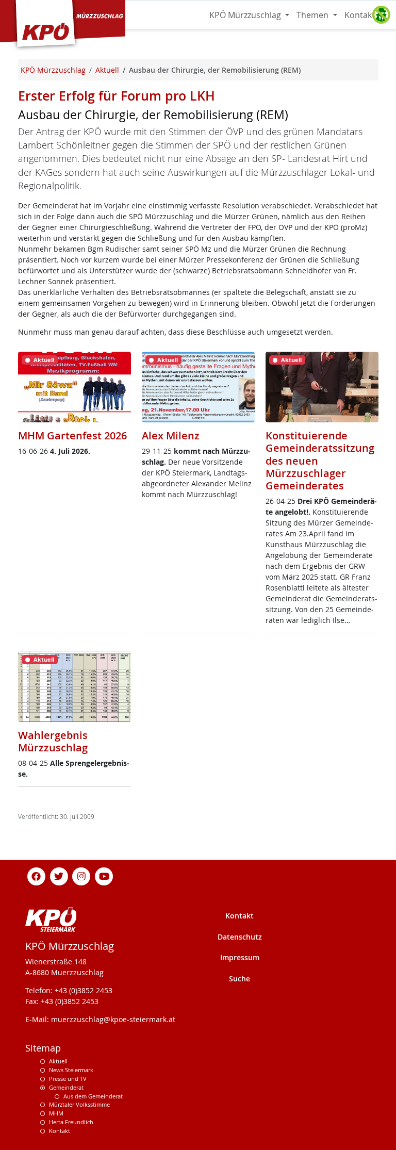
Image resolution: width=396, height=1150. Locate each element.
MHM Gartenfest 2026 (72, 435)
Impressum (239, 957)
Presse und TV (68, 1078)
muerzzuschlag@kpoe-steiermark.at (113, 1019)
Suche (239, 978)
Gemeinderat (66, 1087)
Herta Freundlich (71, 1122)
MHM (56, 1113)
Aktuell (58, 1061)
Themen (313, 15)
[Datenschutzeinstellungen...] (381, 15)
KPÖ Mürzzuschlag (246, 15)
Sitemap (43, 1048)
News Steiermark (71, 1070)
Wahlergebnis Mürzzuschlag (53, 741)
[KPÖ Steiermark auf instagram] (81, 875)
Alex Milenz (171, 435)
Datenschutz (240, 937)
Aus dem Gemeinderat (93, 1096)
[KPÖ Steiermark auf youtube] (104, 875)
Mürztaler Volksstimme (79, 1104)
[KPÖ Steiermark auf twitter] (58, 875)
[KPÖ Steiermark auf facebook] (36, 875)
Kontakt (359, 15)
